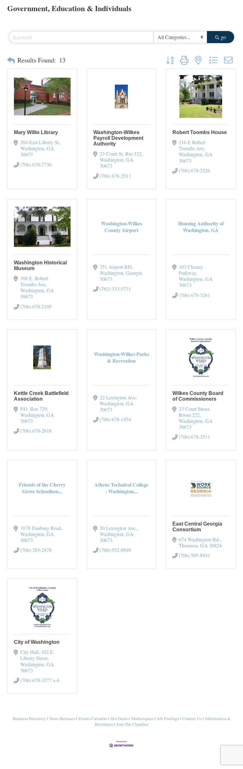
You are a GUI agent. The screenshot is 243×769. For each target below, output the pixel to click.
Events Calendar (92, 718)
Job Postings (168, 718)
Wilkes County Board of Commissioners (197, 396)
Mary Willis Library (36, 132)
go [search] (223, 37)
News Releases (62, 718)
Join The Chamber (132, 724)
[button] (11, 60)
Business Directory (29, 718)
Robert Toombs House (199, 132)
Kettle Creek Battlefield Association (41, 396)
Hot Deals (119, 718)
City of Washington (36, 642)
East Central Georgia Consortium (197, 526)
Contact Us (192, 718)
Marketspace (142, 718)
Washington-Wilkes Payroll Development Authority (118, 138)
